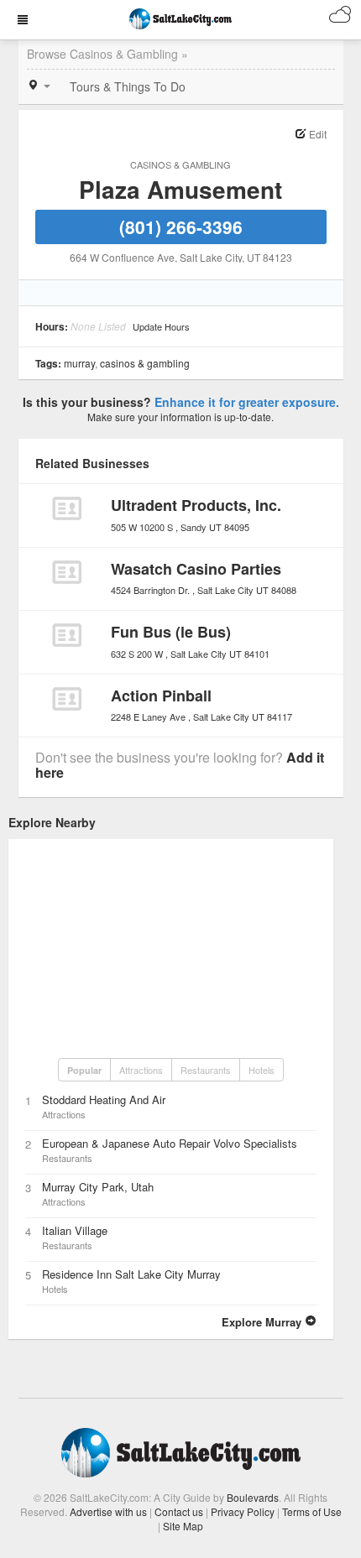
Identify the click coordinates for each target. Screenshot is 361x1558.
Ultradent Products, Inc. (196, 505)
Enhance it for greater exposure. (246, 401)
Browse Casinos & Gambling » (107, 53)
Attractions (141, 1069)
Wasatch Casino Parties (196, 569)
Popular (84, 1070)
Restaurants (205, 1069)
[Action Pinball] (66, 699)
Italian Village (74, 1230)
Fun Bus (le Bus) (171, 632)
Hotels (262, 1069)
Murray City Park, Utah (98, 1187)
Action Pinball (161, 695)
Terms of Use (312, 1511)
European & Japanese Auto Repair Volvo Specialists (169, 1143)
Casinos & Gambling (180, 164)
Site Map (183, 1526)
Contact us (178, 1511)
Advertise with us (108, 1511)
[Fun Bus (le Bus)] (66, 635)
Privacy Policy (243, 1511)
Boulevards (253, 1497)
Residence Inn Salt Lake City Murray (131, 1274)
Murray (79, 363)
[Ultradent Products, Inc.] (66, 508)
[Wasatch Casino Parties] (66, 572)
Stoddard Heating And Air (103, 1099)
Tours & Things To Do (128, 86)
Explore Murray (263, 1322)
